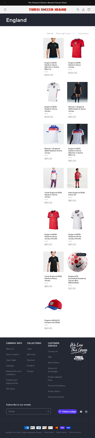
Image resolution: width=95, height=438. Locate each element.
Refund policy (62, 432)
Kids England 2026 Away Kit (76, 194)
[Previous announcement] (5, 2)
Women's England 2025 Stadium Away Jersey (77, 109)
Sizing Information (56, 397)
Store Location (12, 354)
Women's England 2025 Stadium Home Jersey (53, 151)
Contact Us (53, 351)
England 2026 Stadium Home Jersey (51, 109)
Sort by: (50, 33)
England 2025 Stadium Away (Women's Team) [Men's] (52, 66)
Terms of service (75, 432)
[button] (5, 9)
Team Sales (11, 360)
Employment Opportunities (12, 381)
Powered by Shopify (34, 432)
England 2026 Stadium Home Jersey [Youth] (74, 236)
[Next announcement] (90, 2)
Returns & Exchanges (53, 369)
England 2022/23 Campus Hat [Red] (52, 321)
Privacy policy (49, 432)
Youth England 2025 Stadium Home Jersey (53, 195)
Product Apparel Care (55, 378)
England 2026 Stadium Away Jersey (74, 65)
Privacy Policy (54, 391)
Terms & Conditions (56, 386)
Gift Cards (10, 389)
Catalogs (10, 366)
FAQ (49, 357)
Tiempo (30, 371)
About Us (10, 349)
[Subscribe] (48, 411)
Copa (29, 349)
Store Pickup (53, 362)
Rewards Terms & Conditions (14, 372)
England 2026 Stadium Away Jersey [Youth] (51, 236)
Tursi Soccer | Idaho (20, 432)
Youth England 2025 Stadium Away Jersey (53, 278)
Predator (31, 366)
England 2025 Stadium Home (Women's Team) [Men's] (75, 152)
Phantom (31, 360)
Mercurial (31, 354)
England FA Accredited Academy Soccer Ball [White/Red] (77, 279)
